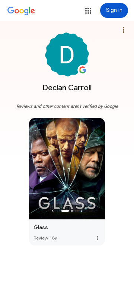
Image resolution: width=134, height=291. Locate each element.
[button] (88, 10)
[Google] (21, 11)
